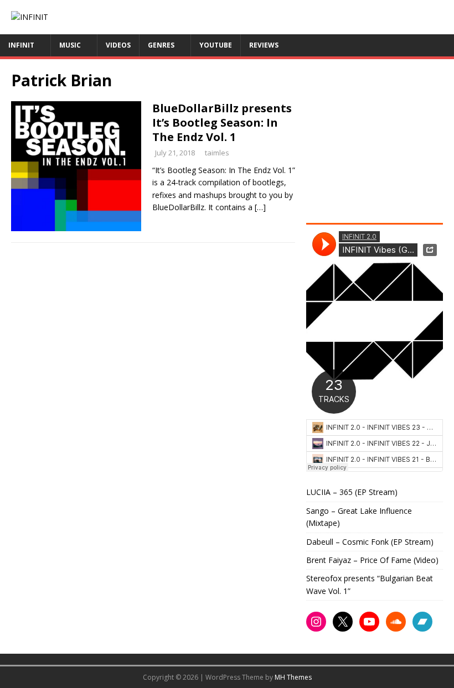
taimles (217, 153)
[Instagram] (316, 622)
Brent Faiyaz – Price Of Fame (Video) (372, 560)
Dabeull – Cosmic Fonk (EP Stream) (370, 541)
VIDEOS (118, 45)
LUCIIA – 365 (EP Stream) (352, 492)
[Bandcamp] (422, 622)
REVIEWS (263, 45)
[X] (343, 622)
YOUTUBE (215, 45)
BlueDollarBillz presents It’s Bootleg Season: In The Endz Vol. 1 (222, 122)
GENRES (161, 45)
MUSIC (70, 45)
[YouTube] (369, 622)
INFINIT (21, 45)
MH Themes (293, 677)
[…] (260, 207)
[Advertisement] (380, 139)
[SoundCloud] (396, 622)
